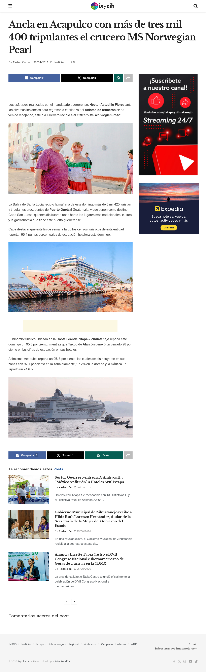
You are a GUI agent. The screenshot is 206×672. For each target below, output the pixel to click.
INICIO (12, 644)
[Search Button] (196, 6)
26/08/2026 (83, 487)
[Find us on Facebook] (174, 661)
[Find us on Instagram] (184, 661)
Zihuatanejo (56, 644)
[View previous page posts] (67, 601)
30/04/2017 (40, 62)
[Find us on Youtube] (190, 661)
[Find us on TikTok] (196, 661)
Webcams (90, 644)
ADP (134, 644)
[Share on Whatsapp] (118, 78)
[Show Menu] (10, 6)
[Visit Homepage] (102, 6)
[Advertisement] (70, 95)
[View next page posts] (74, 601)
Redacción (19, 62)
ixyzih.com (24, 661)
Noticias (59, 62)
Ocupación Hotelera (114, 644)
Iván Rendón (62, 661)
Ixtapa (40, 644)
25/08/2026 (83, 531)
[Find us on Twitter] (179, 661)
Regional (73, 644)
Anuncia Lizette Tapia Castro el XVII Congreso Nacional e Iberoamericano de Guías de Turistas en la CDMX (89, 558)
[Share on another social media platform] (128, 78)
